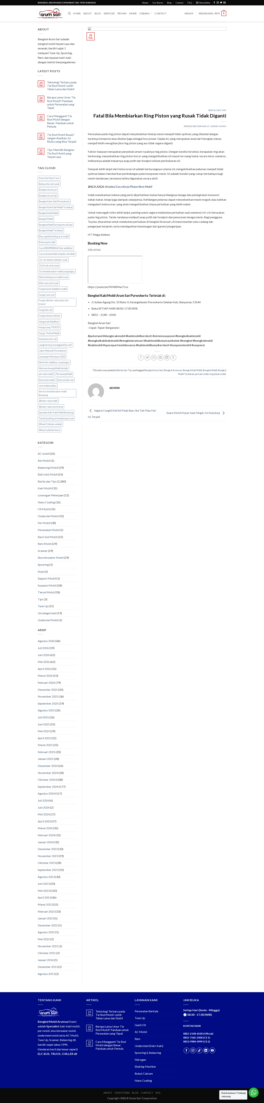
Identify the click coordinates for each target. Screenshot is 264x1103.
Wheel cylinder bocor (49, 430)
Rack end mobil (46, 380)
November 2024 (48, 772)
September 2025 (48, 703)
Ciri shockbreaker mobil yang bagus (57, 271)
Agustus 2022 (46, 932)
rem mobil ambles (48, 385)
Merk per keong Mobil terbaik (53, 368)
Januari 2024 (46, 842)
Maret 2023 (45, 904)
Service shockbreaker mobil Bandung (52, 393)
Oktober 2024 (47, 779)
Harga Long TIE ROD (49, 327)
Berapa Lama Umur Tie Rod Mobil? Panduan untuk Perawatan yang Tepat (61, 102)
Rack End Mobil (47, 537)
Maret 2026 (45, 675)
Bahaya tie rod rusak (49, 184)
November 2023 (48, 856)
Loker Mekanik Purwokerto (52, 350)
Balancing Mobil (48, 467)
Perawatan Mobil (48, 530)
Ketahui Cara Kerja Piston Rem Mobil (128, 186)
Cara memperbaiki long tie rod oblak (57, 253)
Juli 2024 (43, 800)
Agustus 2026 (46, 641)
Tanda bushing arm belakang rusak (56, 418)
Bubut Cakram (144, 1073)
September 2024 (48, 786)
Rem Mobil (45, 543)
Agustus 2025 (46, 710)
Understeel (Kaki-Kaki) (149, 1045)
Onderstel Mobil (48, 516)
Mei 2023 (44, 890)
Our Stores (157, 2)
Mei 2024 (44, 814)
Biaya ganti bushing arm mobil (54, 236)
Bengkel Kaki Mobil (48, 213)
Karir (133, 13)
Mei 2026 (44, 661)
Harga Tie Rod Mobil (49, 333)
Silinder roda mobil (48, 400)
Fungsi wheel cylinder (50, 315)
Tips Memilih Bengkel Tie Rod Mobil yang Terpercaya (60, 153)
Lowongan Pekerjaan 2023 (52, 356)
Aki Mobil (44, 460)
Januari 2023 (46, 918)
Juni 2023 (44, 883)
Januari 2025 (46, 758)
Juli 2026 (43, 648)
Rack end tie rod (65, 380)
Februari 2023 (46, 911)
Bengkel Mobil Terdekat (51, 230)
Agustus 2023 (46, 876)
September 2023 (48, 869)
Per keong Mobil (64, 374)
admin (222, 126)
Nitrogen (140, 1059)
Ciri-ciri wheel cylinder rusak (53, 259)
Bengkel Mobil (46, 218)
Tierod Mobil (46, 592)
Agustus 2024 (46, 793)
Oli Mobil (44, 509)
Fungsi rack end (47, 294)
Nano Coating (46, 502)
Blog (169, 2)
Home (77, 13)
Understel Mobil (48, 620)
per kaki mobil (46, 374)
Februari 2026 (46, 682)
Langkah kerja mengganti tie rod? (55, 344)
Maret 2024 (45, 828)
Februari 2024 (46, 835)
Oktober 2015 (47, 953)
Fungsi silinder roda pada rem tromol (54, 302)
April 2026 (44, 668)
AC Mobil (141, 1031)
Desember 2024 (48, 765)
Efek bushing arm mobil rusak (53, 277)
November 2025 (48, 696)
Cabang (144, 13)
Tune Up (43, 606)
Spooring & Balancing (148, 1052)
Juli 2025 (43, 717)
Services (109, 13)
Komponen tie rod (48, 339)
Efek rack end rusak (49, 283)
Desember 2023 (48, 849)
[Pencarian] (69, 13)
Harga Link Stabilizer (49, 321)
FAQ (189, 2)
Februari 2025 (46, 752)
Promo (122, 13)
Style (41, 571)
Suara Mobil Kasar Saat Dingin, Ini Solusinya (193, 412)
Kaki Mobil (45, 488)
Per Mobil (44, 523)
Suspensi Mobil (47, 585)
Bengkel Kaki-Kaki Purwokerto (54, 201)
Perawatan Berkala (146, 1011)
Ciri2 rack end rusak (49, 265)
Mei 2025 (44, 731)
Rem (137, 1038)
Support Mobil (47, 578)
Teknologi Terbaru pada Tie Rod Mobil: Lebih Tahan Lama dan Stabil (62, 85)
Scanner (42, 550)
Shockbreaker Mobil (50, 557)
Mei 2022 (44, 939)
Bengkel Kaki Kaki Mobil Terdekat (56, 207)
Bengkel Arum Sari (48, 195)
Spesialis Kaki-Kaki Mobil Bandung (56, 412)
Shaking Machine (145, 1066)
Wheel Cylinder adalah (50, 424)
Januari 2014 (46, 960)
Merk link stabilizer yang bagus (54, 362)
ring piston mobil (217, 374)
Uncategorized (47, 613)
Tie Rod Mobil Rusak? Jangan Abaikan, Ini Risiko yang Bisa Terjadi (61, 138)
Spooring (43, 564)
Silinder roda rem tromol (51, 406)
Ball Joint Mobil (47, 474)
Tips (40, 599)
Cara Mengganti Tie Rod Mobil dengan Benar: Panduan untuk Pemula (60, 121)
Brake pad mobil (47, 242)
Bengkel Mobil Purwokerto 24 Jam (56, 224)
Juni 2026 (44, 655)
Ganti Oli (140, 1025)
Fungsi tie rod (45, 309)
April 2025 (44, 738)
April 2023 (44, 897)
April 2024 (44, 821)
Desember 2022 (48, 925)
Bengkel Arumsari (48, 189)
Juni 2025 (44, 724)
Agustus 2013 (46, 973)
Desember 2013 (48, 966)
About (145, 2)
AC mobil (43, 453)
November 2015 (48, 946)
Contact (179, 2)
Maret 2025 (45, 745)
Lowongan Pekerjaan (50, 495)
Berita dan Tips (47, 481)
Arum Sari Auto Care (49, 178)
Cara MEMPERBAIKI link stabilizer (56, 248)
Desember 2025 (48, 689)
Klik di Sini (94, 249)
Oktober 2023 (47, 862)
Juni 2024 (44, 807)
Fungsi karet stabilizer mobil (53, 288)
